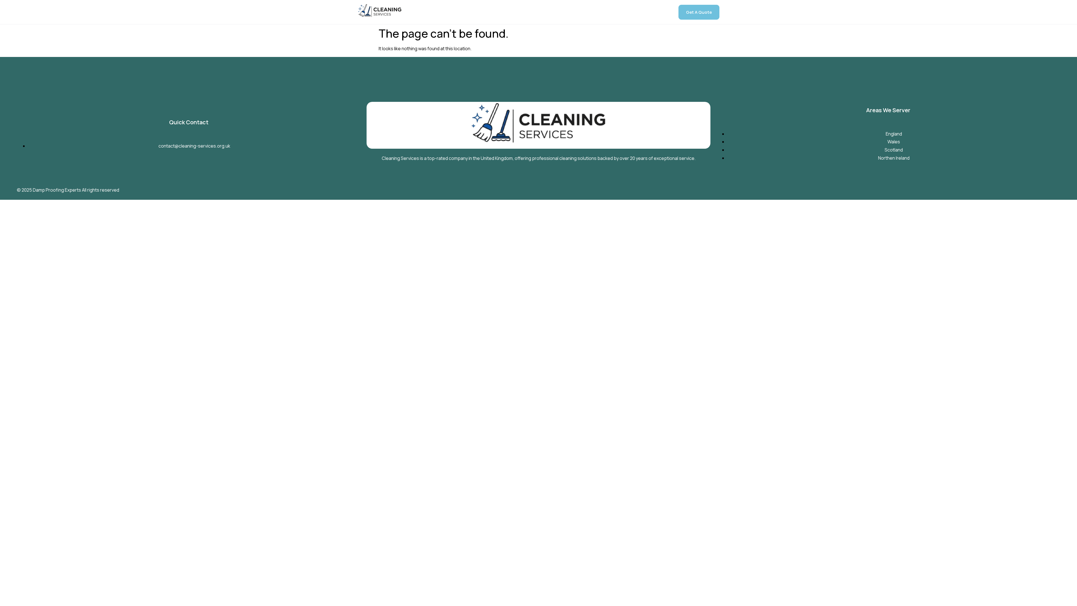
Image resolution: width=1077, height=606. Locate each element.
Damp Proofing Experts (57, 190)
